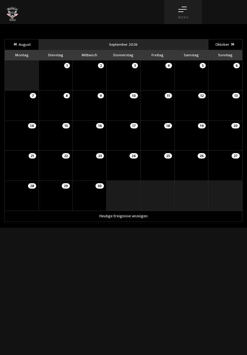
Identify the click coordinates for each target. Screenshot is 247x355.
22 (66, 156)
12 (202, 96)
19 (202, 126)
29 (66, 186)
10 (134, 96)
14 (32, 126)
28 (32, 186)
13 (236, 96)
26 (202, 156)
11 (168, 96)
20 (235, 126)
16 (100, 126)
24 (134, 156)
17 (134, 126)
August (24, 44)
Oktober (222, 44)
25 (168, 156)
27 (236, 156)
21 (32, 156)
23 (100, 156)
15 (66, 126)
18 (168, 126)
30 (100, 186)
